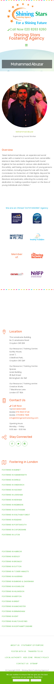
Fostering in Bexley (11, 556)
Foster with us (18, 651)
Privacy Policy (41, 657)
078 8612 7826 (22, 415)
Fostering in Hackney (12, 490)
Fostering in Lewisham (12, 495)
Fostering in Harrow (12, 551)
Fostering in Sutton (11, 566)
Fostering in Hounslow (13, 586)
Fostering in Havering (12, 576)
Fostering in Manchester (14, 606)
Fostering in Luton (11, 534)
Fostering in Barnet (11, 470)
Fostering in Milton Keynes (15, 621)
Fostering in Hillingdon (13, 591)
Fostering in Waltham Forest (16, 514)
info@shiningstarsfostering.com (23, 418)
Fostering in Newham (12, 500)
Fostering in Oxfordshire (14, 529)
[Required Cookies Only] (51, 678)
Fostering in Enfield (11, 480)
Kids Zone (28, 657)
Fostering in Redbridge (12, 504)
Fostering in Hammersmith (14, 475)
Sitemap (34, 663)
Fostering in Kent (10, 616)
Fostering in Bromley (12, 561)
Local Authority (13, 657)
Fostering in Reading (11, 519)
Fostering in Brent (10, 601)
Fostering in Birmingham (13, 611)
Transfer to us (35, 651)
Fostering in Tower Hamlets (15, 571)
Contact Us (22, 663)
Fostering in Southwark (13, 509)
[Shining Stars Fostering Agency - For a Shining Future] (27, 14)
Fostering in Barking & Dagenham (18, 581)
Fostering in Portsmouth (14, 524)
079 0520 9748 (22, 412)
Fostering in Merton (11, 596)
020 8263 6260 (19, 409)
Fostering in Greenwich (13, 485)
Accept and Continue (21, 680)
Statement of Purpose (32, 645)
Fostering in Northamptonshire (17, 626)
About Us (15, 645)
